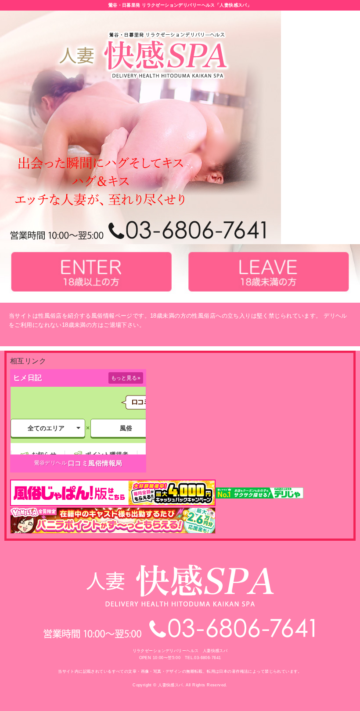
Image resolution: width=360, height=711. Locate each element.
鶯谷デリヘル (50, 463)
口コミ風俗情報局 (95, 463)
